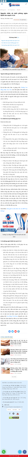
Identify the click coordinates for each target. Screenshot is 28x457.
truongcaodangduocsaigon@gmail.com (13, 406)
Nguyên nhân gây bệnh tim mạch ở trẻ (10, 40)
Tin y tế (18, 9)
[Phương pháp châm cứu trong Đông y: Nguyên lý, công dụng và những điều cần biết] (5, 370)
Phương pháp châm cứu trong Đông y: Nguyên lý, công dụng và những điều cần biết (18, 369)
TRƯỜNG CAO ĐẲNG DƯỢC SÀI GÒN (12, 382)
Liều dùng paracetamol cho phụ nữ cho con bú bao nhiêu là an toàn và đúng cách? (18, 360)
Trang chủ (3, 9)
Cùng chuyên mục (7, 337)
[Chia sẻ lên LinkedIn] (18, 331)
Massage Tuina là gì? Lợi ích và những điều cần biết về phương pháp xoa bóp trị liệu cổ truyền (18, 351)
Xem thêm (14, 376)
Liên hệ (9, 409)
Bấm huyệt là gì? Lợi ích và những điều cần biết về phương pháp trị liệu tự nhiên (18, 342)
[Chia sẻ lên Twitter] (12, 331)
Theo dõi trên (16, 19)
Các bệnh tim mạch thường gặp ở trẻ (9, 42)
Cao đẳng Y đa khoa (12, 316)
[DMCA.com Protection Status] (14, 417)
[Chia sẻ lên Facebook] (9, 331)
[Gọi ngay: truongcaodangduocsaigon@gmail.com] (4, 452)
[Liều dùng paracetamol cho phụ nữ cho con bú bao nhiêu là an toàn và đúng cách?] (5, 361)
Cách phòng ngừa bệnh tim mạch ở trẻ (10, 45)
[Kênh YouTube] (15, 331)
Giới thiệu (15, 409)
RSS (20, 409)
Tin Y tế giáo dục (11, 9)
